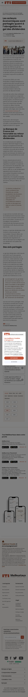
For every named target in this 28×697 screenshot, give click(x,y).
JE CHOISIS (14, 362)
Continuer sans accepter (13, 336)
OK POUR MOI (14, 358)
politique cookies (18, 354)
